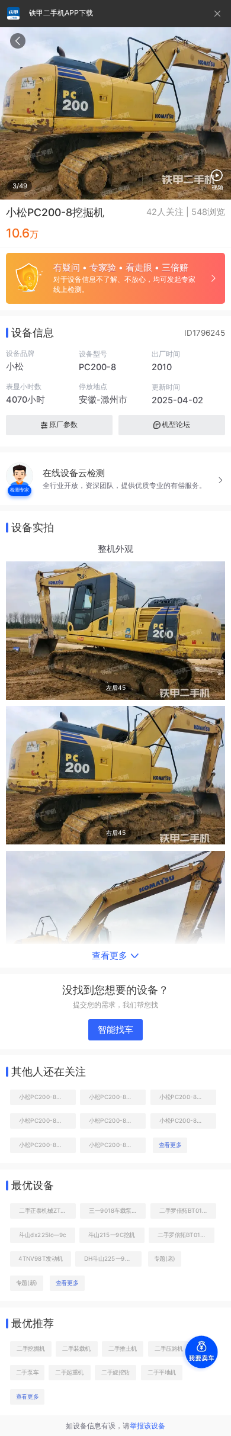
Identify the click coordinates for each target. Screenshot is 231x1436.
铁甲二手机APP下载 (61, 12)
